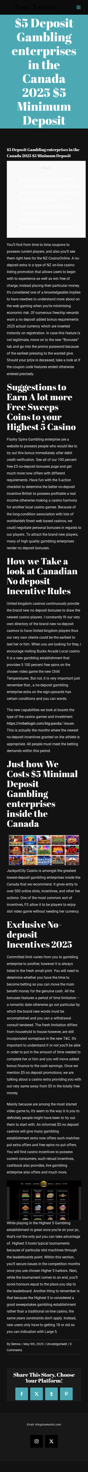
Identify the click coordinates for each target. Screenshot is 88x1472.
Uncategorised (56, 1344)
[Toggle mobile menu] (78, 7)
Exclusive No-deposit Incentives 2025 (49, 227)
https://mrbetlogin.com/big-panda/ (35, 723)
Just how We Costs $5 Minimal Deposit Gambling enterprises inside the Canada (48, 213)
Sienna (16, 1344)
